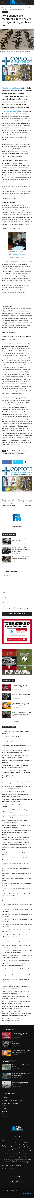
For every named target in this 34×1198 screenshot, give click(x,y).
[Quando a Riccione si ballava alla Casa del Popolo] (6, 541)
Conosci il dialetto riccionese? (21, 960)
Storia (7, 8)
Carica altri (16, 721)
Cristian (4, 791)
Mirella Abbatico (6, 765)
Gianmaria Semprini (7, 1019)
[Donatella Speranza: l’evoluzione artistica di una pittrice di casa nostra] (6, 714)
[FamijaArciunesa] (17, 518)
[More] (25, 462)
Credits (17, 1190)
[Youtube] (21, 1181)
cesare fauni (5, 745)
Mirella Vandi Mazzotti (12, 87)
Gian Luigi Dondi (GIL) (8, 776)
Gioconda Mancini (20, 453)
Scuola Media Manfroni (22, 450)
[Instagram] (17, 1181)
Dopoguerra (13, 8)
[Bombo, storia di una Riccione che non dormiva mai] (6, 1076)
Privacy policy (27, 1193)
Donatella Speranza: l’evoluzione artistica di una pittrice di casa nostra (21, 714)
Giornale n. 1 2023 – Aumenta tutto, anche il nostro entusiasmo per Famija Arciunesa (16, 832)
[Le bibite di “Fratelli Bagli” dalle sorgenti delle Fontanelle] (6, 559)
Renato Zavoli (6, 794)
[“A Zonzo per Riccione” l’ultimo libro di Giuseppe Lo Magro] (6, 705)
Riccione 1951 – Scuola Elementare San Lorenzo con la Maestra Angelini (21, 549)
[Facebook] (12, 1181)
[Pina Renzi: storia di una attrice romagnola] (6, 696)
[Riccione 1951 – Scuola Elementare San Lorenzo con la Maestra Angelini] (6, 550)
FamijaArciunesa (17, 526)
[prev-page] (3, 565)
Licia (3, 935)
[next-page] (6, 565)
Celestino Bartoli (6, 964)
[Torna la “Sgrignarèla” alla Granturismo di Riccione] (6, 687)
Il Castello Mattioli (17, 737)
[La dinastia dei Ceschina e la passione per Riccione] (6, 1084)
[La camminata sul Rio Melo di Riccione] (6, 1067)
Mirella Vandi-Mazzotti (8, 453)
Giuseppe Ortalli (11, 450)
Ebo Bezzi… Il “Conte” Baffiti (16, 791)
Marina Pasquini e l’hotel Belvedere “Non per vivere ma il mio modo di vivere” (16, 981)
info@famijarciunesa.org (16, 1169)
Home (3, 8)
